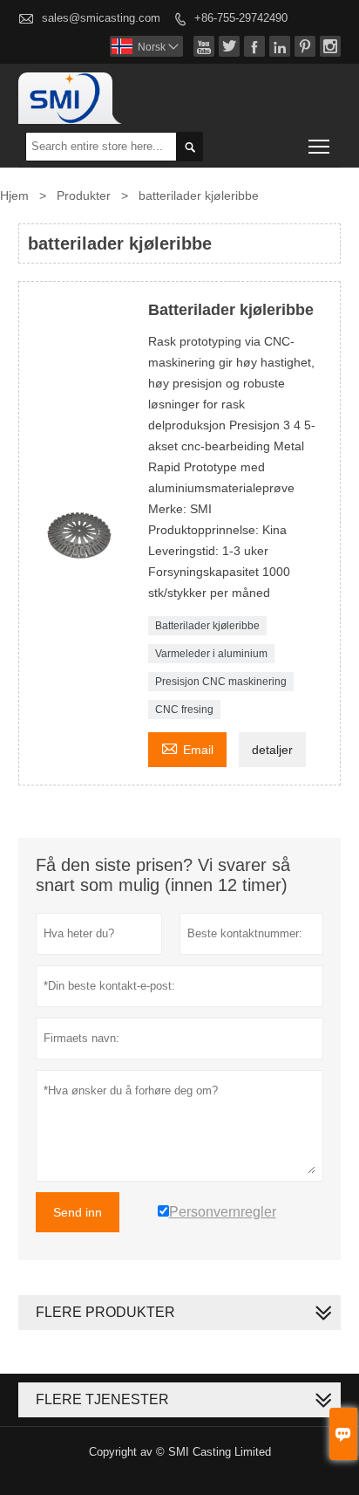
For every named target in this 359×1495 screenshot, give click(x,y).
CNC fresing (184, 709)
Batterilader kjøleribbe (207, 626)
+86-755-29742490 (241, 17)
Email (187, 747)
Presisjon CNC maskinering (221, 681)
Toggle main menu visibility (319, 146)
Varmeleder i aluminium (211, 654)
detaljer (272, 750)
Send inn (77, 1212)
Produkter (84, 195)
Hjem (14, 195)
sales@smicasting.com (101, 17)
